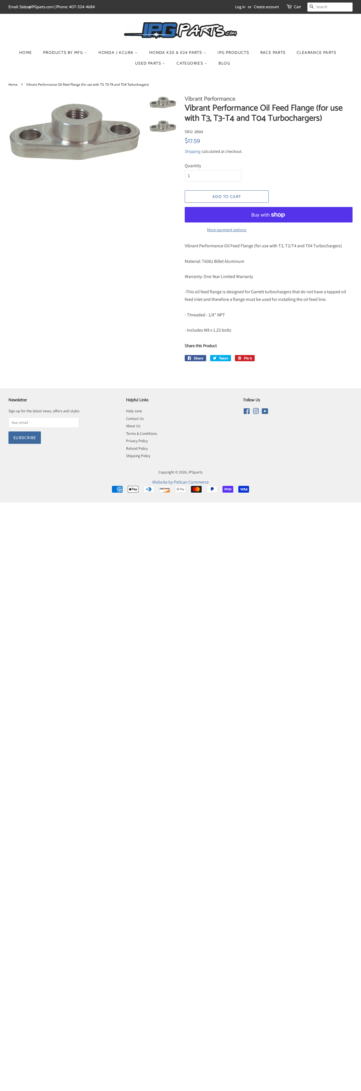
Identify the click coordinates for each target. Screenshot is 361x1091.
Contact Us (135, 418)
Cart (297, 6)
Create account (266, 6)
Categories (190, 63)
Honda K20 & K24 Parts (176, 52)
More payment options (226, 229)
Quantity (193, 166)
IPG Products (233, 52)
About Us (133, 425)
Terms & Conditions (141, 433)
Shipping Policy (138, 455)
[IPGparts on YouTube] (265, 412)
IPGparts (195, 472)
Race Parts (273, 52)
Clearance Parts (316, 52)
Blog (224, 63)
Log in (240, 6)
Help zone (134, 410)
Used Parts (148, 63)
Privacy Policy (137, 440)
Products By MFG (63, 52)
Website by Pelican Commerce (180, 482)
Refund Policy (137, 448)
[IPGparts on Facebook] (246, 412)
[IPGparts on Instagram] (256, 412)
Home (25, 52)
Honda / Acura (116, 52)
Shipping (193, 151)
